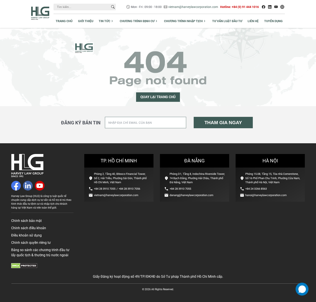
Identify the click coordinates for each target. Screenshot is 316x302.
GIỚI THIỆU (85, 21)
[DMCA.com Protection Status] (24, 267)
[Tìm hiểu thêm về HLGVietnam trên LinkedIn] (269, 6)
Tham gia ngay (223, 122)
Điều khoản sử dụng (26, 235)
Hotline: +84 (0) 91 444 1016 (239, 7)
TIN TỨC (104, 21)
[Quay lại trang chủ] (27, 176)
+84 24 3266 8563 (256, 188)
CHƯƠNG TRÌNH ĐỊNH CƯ (137, 21)
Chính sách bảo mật (26, 221)
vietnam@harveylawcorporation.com (193, 7)
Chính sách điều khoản (28, 228)
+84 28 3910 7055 (104, 188)
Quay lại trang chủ (158, 97)
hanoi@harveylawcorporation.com (266, 195)
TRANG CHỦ (64, 21)
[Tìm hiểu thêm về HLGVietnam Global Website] (282, 6)
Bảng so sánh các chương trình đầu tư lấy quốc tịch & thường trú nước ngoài (40, 252)
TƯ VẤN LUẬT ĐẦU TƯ (227, 21)
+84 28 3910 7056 (129, 188)
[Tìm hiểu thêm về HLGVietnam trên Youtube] (276, 6)
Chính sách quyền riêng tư (31, 243)
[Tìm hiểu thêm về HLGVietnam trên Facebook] (263, 6)
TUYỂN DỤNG (273, 21)
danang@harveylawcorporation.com (191, 195)
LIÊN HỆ (253, 21)
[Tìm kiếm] (113, 7)
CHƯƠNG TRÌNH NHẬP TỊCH (183, 21)
